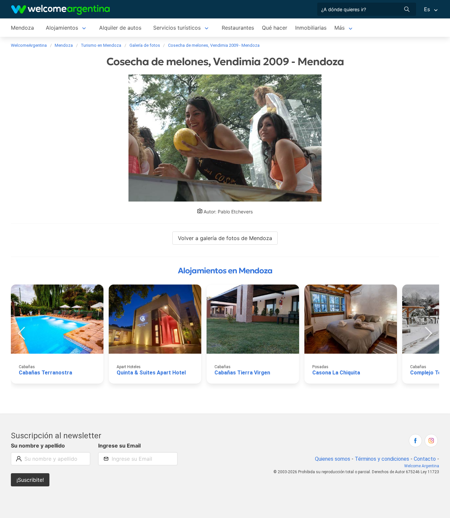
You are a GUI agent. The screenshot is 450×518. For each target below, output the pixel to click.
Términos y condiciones (382, 459)
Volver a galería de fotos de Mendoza (225, 238)
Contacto (425, 459)
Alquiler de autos (120, 27)
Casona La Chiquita (336, 372)
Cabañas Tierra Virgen (242, 372)
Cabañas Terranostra (45, 372)
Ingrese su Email (119, 445)
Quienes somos (332, 459)
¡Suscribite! (30, 480)
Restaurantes (238, 27)
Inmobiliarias (310, 27)
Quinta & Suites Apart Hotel (151, 372)
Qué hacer (274, 27)
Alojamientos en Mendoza (225, 271)
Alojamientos (62, 27)
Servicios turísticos (177, 27)
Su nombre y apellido (38, 445)
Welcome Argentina (421, 466)
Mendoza (22, 27)
